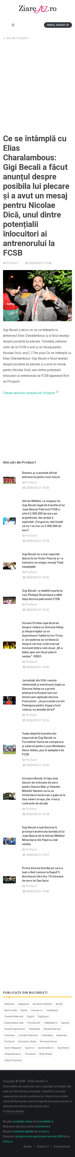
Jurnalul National (28, 1035)
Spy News (63, 1047)
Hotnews (9, 1035)
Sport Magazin (12, 1047)
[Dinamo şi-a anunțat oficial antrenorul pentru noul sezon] (9, 480)
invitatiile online (22, 1121)
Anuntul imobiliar (42, 1003)
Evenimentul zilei (13, 1022)
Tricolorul (30, 1053)
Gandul (65, 1022)
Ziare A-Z (43, 1146)
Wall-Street (45, 1053)
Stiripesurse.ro (12, 1053)
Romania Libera (27, 1041)
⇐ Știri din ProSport (15, 38)
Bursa (24, 1010)
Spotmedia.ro (46, 1047)
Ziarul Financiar (13, 1060)
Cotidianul (52, 1010)
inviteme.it (43, 1126)
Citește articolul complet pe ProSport (29, 393)
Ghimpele (34, 1028)
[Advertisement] (37, 87)
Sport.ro (29, 1047)
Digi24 (30, 1016)
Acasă (28, 1146)
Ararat (59, 1003)
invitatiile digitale (23, 1131)
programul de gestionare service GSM (39, 1136)
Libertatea (47, 1035)
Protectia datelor (13, 1111)
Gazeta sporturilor (14, 1028)
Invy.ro (45, 1131)
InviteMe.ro (46, 1121)
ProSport (12, 262)
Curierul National (13, 1016)
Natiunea (61, 1035)
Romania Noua (48, 1041)
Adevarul (9, 1003)
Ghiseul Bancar (52, 1028)
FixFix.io (8, 1141)
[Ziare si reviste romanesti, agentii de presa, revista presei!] (38, 10)
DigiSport (43, 1016)
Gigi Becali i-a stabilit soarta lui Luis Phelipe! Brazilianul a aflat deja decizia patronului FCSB (42, 595)
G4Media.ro (50, 1022)
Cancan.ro (37, 1010)
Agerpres (23, 1003)
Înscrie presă (62, 1146)
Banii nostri (10, 1010)
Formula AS (33, 1022)
